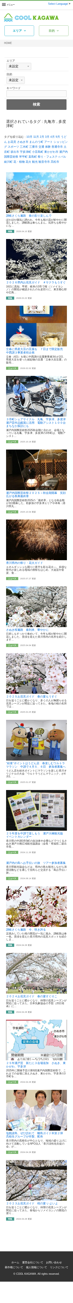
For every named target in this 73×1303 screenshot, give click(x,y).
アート (48, 141)
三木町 (24, 146)
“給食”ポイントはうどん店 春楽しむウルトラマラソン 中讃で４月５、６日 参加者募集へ (36, 765)
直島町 (32, 156)
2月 (42, 136)
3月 (47, 136)
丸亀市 (49, 121)
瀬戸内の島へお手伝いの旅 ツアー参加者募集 (36, 862)
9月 (58, 136)
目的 (52, 30)
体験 (48, 146)
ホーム (15, 1262)
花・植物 (19, 161)
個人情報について (36, 1267)
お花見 (12, 141)
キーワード (13, 88)
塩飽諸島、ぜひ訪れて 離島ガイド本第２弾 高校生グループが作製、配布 (36, 1135)
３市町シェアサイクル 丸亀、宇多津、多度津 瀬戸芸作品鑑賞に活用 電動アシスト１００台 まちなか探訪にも (37, 423)
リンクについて (59, 1267)
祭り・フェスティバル (52, 156)
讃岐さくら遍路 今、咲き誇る (26, 929)
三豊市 (33, 146)
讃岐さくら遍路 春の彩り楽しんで (29, 215)
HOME (8, 43)
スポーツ (13, 146)
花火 (28, 161)
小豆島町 (37, 151)
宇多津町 (25, 151)
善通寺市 (57, 146)
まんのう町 (36, 141)
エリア (17, 30)
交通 (41, 146)
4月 (52, 136)
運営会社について (32, 1262)
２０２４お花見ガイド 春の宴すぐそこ (31, 996)
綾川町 (8, 161)
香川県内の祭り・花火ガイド (24, 562)
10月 (29, 136)
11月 (36, 136)
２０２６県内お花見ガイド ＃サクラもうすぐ (36, 282)
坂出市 (15, 151)
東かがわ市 (51, 151)
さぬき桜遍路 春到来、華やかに (27, 629)
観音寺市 (44, 161)
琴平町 (23, 156)
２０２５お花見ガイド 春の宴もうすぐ (31, 696)
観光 (35, 161)
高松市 (55, 161)
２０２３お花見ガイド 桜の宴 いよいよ (32, 1203)
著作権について (14, 1267)
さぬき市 (22, 141)
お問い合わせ (54, 1262)
